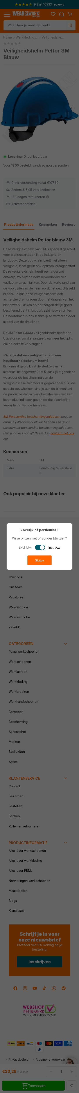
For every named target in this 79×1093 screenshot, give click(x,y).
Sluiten (39, 560)
